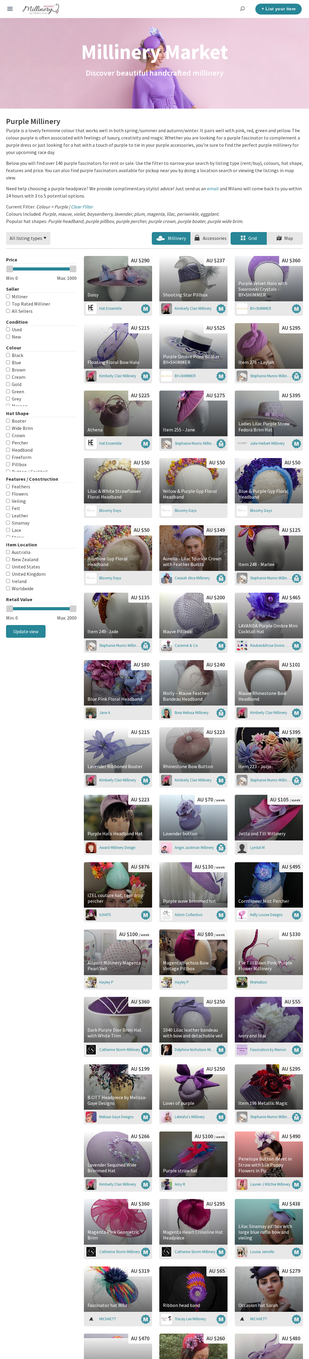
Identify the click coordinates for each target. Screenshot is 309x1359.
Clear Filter (82, 207)
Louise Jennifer (262, 1251)
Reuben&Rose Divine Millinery (270, 645)
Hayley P (106, 982)
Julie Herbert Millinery (267, 443)
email (213, 188)
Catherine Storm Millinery (119, 1049)
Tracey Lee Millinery (190, 1318)
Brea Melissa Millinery (192, 712)
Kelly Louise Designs (266, 914)
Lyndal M (257, 847)
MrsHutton (258, 982)
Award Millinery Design (117, 847)
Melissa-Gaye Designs (116, 1116)
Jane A (104, 712)
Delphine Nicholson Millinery (195, 1049)
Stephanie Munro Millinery (270, 375)
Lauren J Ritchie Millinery (270, 1184)
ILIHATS (105, 914)
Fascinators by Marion (268, 1049)
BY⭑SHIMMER (260, 308)
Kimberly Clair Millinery (193, 308)
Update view (25, 631)
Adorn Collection (188, 914)
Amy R (180, 1184)
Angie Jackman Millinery (194, 847)
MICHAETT (107, 1318)
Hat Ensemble (110, 308)
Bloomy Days (110, 510)
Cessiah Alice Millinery (192, 578)
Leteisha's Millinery (190, 1116)
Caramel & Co (186, 645)
